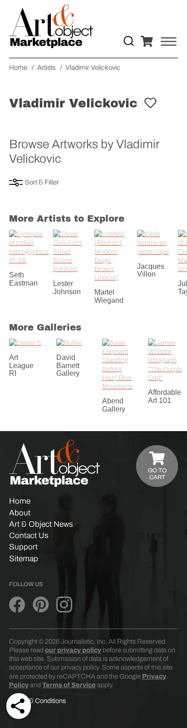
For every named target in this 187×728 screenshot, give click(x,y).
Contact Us (29, 535)
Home (19, 501)
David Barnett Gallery (67, 365)
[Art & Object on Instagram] (64, 604)
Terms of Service (69, 685)
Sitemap (23, 558)
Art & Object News (41, 524)
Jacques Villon (150, 270)
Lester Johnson (67, 288)
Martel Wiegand (108, 296)
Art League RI (21, 365)
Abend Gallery (113, 405)
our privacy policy (73, 650)
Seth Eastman (23, 279)
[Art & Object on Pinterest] (41, 604)
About (19, 513)
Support (23, 547)
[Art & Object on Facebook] (17, 604)
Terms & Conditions (37, 700)
